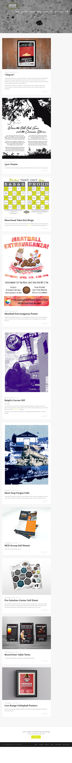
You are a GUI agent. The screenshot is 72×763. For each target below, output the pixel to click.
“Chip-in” (9, 74)
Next (48, 720)
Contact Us (36, 737)
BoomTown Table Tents (17, 654)
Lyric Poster (11, 164)
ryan (17, 72)
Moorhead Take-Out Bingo (19, 220)
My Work (24, 12)
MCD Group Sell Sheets (17, 545)
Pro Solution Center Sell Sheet (21, 600)
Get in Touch (59, 12)
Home (17, 12)
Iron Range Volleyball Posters (21, 705)
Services (32, 12)
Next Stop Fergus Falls (17, 492)
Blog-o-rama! (48, 12)
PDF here (29, 225)
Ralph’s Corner (16, 409)
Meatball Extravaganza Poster (21, 313)
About (39, 12)
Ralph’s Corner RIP (15, 400)
